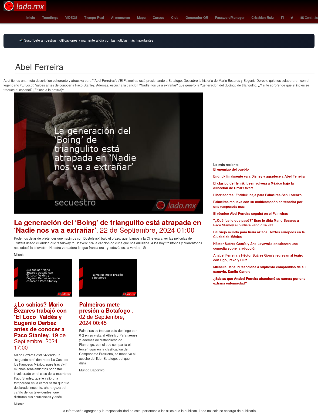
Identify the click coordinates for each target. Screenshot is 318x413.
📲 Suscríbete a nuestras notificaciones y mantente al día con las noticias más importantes (86, 40)
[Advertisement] (173, 329)
